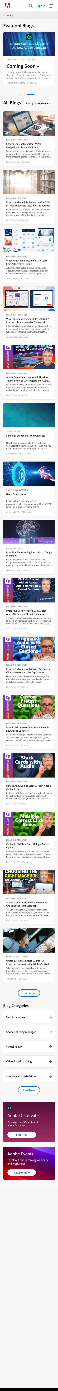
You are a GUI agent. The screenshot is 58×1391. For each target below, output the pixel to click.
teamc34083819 (13, 570)
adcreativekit (11, 278)
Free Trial (22, 1135)
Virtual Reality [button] (14, 1046)
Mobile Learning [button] (15, 1017)
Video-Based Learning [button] (19, 1061)
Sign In (41, 6)
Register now (22, 1172)
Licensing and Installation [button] (21, 1076)
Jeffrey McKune (13, 453)
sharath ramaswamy (16, 82)
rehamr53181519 (13, 511)
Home (9, 15)
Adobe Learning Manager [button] (21, 1032)
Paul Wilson (11, 161)
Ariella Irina (11, 978)
